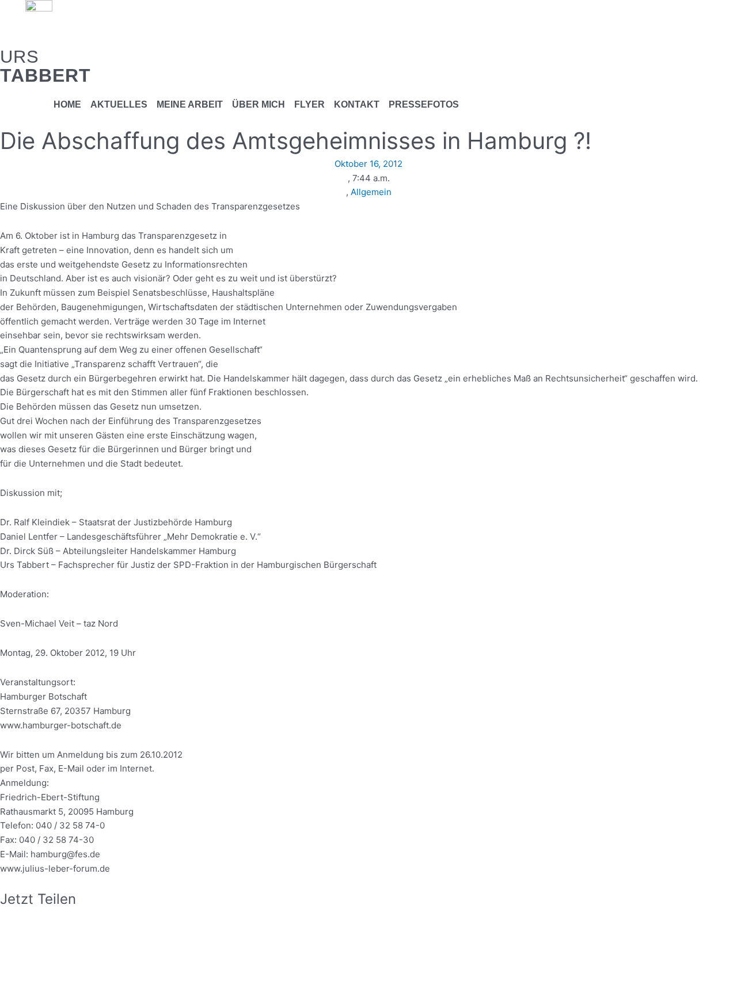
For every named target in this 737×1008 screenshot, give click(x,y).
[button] (368, 914)
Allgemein (371, 191)
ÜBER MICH (258, 104)
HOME (67, 104)
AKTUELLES (118, 104)
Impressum (151, 985)
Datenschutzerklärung (226, 985)
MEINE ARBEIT (190, 104)
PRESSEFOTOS (424, 104)
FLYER (309, 104)
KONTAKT (356, 104)
